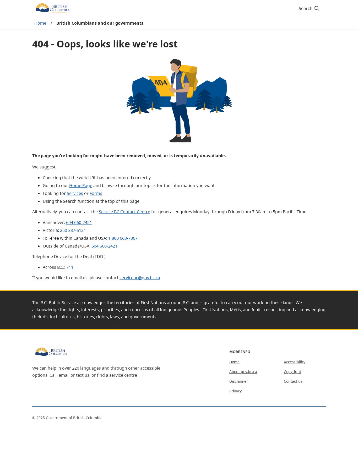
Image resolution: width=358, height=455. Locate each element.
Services (75, 193)
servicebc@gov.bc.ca (140, 278)
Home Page (80, 185)
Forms (96, 193)
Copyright (292, 371)
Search (305, 8)
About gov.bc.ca (243, 371)
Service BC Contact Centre (124, 212)
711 (69, 267)
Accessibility (294, 361)
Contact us (293, 381)
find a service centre (117, 375)
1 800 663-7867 (123, 238)
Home (40, 23)
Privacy (235, 390)
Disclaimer (238, 381)
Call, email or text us (69, 375)
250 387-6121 (73, 230)
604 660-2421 (79, 222)
